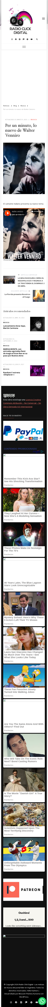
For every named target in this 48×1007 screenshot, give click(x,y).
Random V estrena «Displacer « (11, 373)
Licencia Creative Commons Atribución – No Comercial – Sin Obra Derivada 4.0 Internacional (22, 403)
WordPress (23, 997)
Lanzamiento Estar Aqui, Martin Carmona (14, 327)
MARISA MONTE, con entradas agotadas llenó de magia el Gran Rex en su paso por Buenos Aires (15, 352)
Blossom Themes (26, 993)
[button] (42, 1001)
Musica (34, 120)
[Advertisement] (24, 76)
